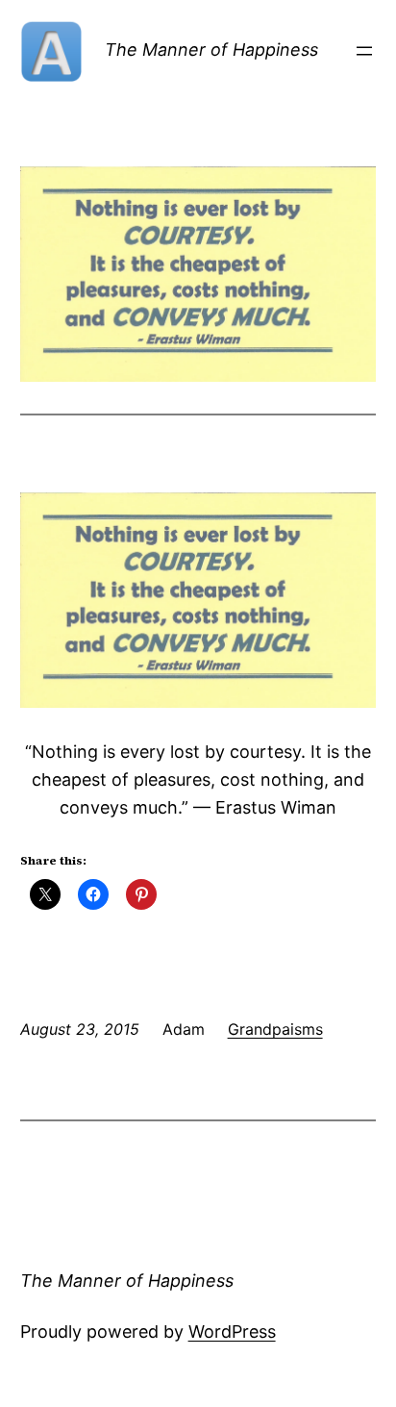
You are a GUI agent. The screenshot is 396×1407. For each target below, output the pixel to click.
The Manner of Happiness (211, 49)
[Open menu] (364, 51)
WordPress (232, 1331)
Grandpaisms (275, 1029)
